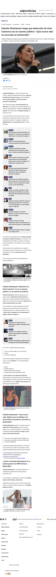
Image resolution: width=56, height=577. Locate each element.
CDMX (22, 24)
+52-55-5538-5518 (23, 527)
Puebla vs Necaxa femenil (8, 16)
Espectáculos (4, 556)
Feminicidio (16, 24)
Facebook (39, 527)
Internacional (19, 13)
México (13, 13)
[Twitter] (6, 80)
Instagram (39, 534)
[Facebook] (4, 80)
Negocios (43, 13)
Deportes (37, 13)
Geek (2, 560)
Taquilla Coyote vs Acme (24, 16)
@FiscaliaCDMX (8, 452)
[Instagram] (5, 519)
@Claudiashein (17, 454)
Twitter (38, 530)
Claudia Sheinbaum (6, 24)
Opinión (25, 13)
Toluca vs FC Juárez (49, 16)
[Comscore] (51, 519)
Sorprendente (50, 13)
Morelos (28, 24)
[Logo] (28, 11)
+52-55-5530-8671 (23, 530)
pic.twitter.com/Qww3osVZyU (10, 456)
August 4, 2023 (21, 458)
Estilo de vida (31, 13)
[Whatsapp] (9, 80)
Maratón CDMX (37, 16)
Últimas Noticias (6, 13)
